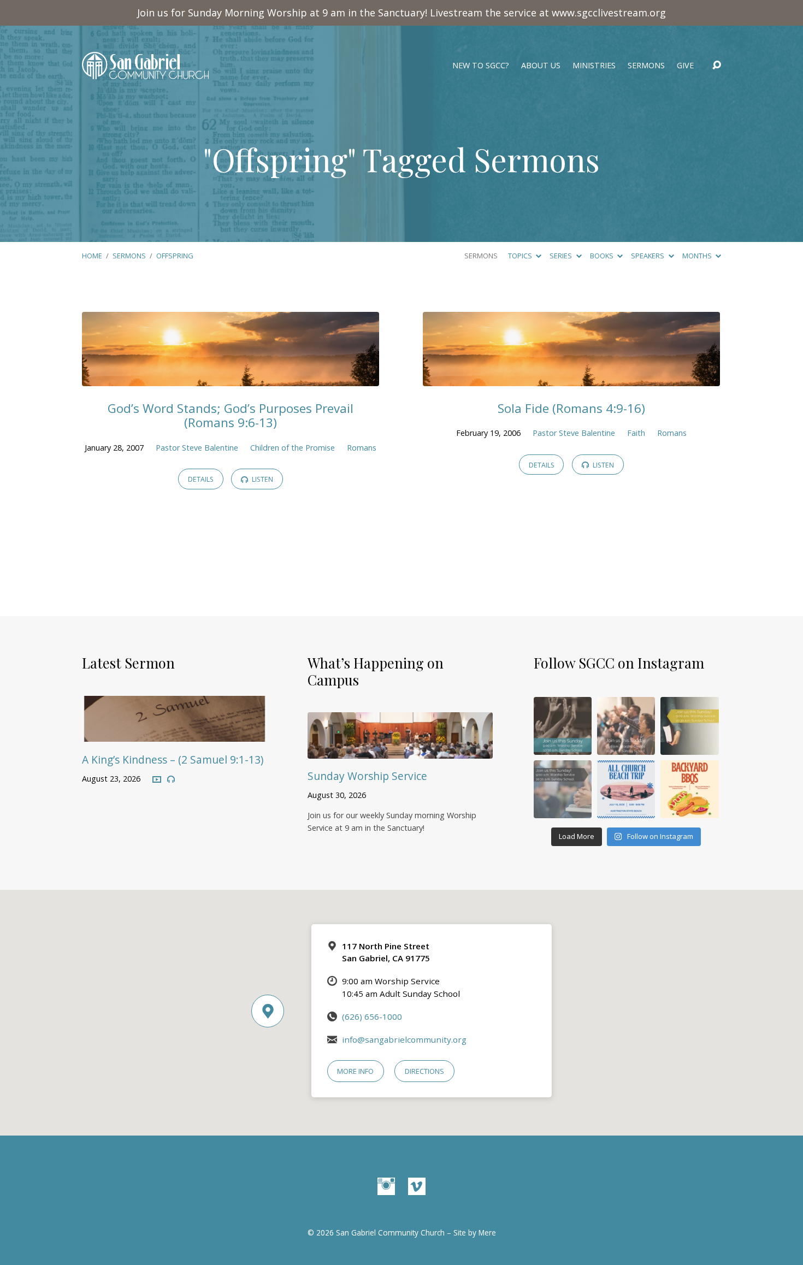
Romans (361, 447)
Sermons (646, 65)
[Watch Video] (156, 780)
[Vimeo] (417, 1186)
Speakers (648, 256)
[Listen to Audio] (171, 779)
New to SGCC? (480, 65)
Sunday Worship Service (367, 776)
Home (92, 256)
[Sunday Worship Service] (400, 750)
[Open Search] (716, 65)
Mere (487, 1232)
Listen (261, 479)
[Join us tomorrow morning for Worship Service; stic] (563, 726)
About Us (540, 65)
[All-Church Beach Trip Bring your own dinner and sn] (626, 789)
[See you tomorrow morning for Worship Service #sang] (563, 789)
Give (685, 65)
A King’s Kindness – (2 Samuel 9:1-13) (172, 759)
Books (602, 256)
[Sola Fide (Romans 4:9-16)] (571, 378)
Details (201, 479)
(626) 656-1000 (372, 1016)
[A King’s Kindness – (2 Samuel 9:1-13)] (174, 734)
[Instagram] (386, 1186)
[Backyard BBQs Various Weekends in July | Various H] (689, 789)
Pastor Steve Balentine (197, 447)
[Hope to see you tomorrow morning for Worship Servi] (626, 726)
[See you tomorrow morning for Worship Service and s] (689, 726)
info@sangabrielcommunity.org (404, 1039)
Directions (424, 1071)
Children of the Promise (292, 447)
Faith (636, 433)
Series (562, 256)
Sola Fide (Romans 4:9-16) (571, 408)
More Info (355, 1071)
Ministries (594, 65)
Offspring (174, 256)
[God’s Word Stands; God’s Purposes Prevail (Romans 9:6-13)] (230, 378)
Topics (521, 256)
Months (697, 256)
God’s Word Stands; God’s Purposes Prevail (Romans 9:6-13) (230, 415)
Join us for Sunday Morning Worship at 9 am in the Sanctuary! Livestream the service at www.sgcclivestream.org (401, 12)
